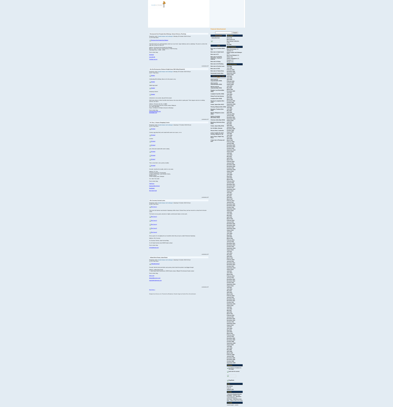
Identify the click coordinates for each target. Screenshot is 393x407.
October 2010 (230, 321)
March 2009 (230, 353)
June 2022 (229, 109)
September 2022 (231, 104)
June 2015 (229, 233)
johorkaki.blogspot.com (155, 111)
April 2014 (229, 256)
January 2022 (230, 115)
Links (228, 42)
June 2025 (229, 78)
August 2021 (230, 120)
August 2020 (230, 132)
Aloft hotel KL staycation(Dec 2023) (216, 80)
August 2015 (230, 230)
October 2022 (230, 102)
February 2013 (230, 276)
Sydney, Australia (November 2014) (215, 117)
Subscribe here (216, 37)
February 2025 (230, 81)
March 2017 (230, 199)
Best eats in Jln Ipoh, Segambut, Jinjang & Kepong (216, 58)
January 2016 (230, 222)
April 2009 (229, 351)
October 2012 (230, 282)
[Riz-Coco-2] (153, 216)
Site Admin (230, 386)
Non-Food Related (232, 55)
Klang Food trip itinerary (217, 96)
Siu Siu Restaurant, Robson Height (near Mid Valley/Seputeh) (167, 69)
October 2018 (230, 168)
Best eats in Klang (215, 61)
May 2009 (229, 349)
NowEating (152, 188)
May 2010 (229, 330)
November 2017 (231, 186)
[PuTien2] (152, 135)
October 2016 (230, 207)
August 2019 (230, 151)
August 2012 (230, 285)
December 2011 (231, 299)
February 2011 (230, 315)
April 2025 (229, 79)
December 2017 (231, 184)
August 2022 (230, 105)
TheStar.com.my (153, 59)
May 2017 (229, 195)
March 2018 (230, 179)
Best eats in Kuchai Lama (217, 66)
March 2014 (230, 258)
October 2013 (230, 266)
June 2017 (229, 194)
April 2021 (229, 125)
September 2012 (231, 284)
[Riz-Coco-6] (153, 232)
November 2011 (231, 300)
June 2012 (229, 289)
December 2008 (231, 358)
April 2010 (229, 331)
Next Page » (152, 289)
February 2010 (230, 335)
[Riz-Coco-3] (153, 220)
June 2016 (229, 213)
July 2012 (229, 287)
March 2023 (230, 99)
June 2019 (229, 155)
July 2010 (229, 326)
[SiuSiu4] (152, 94)
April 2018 (229, 177)
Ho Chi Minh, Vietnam (216, 128)
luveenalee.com (153, 112)
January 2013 (230, 277)
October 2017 (230, 187)
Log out (229, 387)
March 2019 (230, 159)
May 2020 (229, 137)
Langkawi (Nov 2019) (216, 98)
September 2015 (231, 228)
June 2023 (229, 94)
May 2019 (229, 156)
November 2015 (231, 225)
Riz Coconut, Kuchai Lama (157, 200)
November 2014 (231, 245)
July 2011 (229, 307)
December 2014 (231, 243)
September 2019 (231, 150)
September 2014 (231, 248)
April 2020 (229, 138)
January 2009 (230, 356)
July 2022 (229, 107)
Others (228, 56)
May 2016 (229, 215)
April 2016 (229, 217)
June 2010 (229, 328)
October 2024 (230, 82)
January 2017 (230, 202)
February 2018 (230, 181)
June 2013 (229, 272)
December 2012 (231, 279)
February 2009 (230, 354)
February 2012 (230, 295)
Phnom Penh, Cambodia (217, 130)
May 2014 (229, 254)
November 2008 (231, 359)
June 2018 (229, 174)
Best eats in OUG (215, 68)
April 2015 (229, 236)
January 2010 (230, 336)
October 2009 (230, 341)
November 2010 (231, 320)
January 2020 (230, 143)
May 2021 (229, 123)
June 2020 (229, 135)
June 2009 (229, 348)
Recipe (228, 61)
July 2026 (229, 66)
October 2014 (230, 246)
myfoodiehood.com (154, 247)
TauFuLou (151, 183)
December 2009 (231, 338)
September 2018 (231, 169)
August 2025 (230, 74)
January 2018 (230, 182)
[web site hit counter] (233, 371)
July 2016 (229, 212)
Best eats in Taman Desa (217, 71)
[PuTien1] (152, 128)
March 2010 (230, 333)
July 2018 (229, 173)
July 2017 (229, 192)
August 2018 (230, 171)
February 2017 (230, 200)
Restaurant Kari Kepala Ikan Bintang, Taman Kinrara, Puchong (168, 34)
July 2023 (229, 92)
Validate (230, 389)
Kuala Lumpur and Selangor (234, 52)
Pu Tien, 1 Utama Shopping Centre (160, 122)
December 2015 (231, 223)
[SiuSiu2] (152, 81)
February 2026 (230, 69)
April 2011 (229, 312)
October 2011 (230, 302)
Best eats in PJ (215, 54)
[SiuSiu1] (152, 75)
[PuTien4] (152, 145)
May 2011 (229, 310)
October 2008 (230, 361)
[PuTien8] (152, 165)
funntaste (151, 54)
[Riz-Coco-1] (153, 206)
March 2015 (230, 238)
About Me (229, 37)
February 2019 (230, 161)
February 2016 (230, 220)
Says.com (151, 275)
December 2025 (231, 71)
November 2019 (231, 146)
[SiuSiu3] (152, 88)
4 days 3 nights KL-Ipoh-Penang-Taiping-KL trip (217, 133)
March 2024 (230, 89)
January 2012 (230, 297)
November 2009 (231, 339)
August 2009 (230, 344)
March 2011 (230, 313)
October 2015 (230, 227)
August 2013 (230, 269)
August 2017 (230, 191)
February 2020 (230, 141)
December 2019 (231, 145)
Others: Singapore (232, 58)
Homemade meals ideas (217, 73)
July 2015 (229, 231)
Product (229, 60)
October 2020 (230, 130)
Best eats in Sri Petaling (217, 63)
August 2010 (230, 325)
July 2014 (229, 251)
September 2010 (231, 323)
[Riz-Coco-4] (153, 224)
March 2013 (230, 274)
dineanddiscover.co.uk (154, 278)
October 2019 (230, 148)
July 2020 (229, 133)
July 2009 (229, 346)
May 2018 (229, 176)
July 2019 (229, 153)
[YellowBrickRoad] (154, 263)
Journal (229, 50)
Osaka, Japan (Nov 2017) (217, 104)
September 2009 (231, 343)
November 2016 (231, 205)
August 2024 (230, 84)
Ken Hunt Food (153, 190)
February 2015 (230, 240)
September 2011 (231, 303)
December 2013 (231, 263)
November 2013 (231, 264)
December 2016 (231, 204)
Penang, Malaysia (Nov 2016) (218, 106)
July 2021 (229, 122)
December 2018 (231, 164)
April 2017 (229, 197)
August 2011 (230, 305)
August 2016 (230, 210)
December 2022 (231, 100)
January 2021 (230, 127)
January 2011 (230, 317)
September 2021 (231, 119)
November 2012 (231, 281)
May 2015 (229, 235)
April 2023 (229, 97)
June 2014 (229, 253)
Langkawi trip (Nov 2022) (217, 93)
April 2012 (229, 292)
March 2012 (230, 294)
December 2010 (231, 318)
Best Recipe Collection (233, 41)
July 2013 (229, 271)
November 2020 (231, 128)
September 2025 (231, 73)
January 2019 (230, 163)
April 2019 (229, 158)
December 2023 (231, 91)
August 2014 (230, 249)
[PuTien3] (152, 141)
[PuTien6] (152, 155)
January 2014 (230, 261)
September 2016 (231, 209)
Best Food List (231, 39)
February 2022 (230, 114)
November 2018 (231, 166)
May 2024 (229, 87)
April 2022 (229, 112)
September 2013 (231, 267)
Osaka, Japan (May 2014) (217, 125)
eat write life (152, 57)
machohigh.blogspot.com (155, 280)
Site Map (229, 44)
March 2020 (230, 140)
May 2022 (229, 110)
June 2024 (229, 86)
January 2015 (230, 241)
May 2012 (229, 290)
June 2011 (229, 308)
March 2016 (230, 218)
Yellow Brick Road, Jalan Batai (158, 257)
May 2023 (229, 96)
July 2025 (229, 76)
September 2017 (231, 189)
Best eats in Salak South (217, 52)
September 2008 (231, 362)
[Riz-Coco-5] (153, 228)
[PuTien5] (152, 151)
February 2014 (230, 259)
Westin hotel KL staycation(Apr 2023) (216, 87)
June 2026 (229, 68)
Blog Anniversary (231, 49)
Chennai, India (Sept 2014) (218, 120)
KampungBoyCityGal (154, 186)
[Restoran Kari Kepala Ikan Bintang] (158, 40)
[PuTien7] (152, 159)
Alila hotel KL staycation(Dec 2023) (216, 83)
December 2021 (231, 117)
